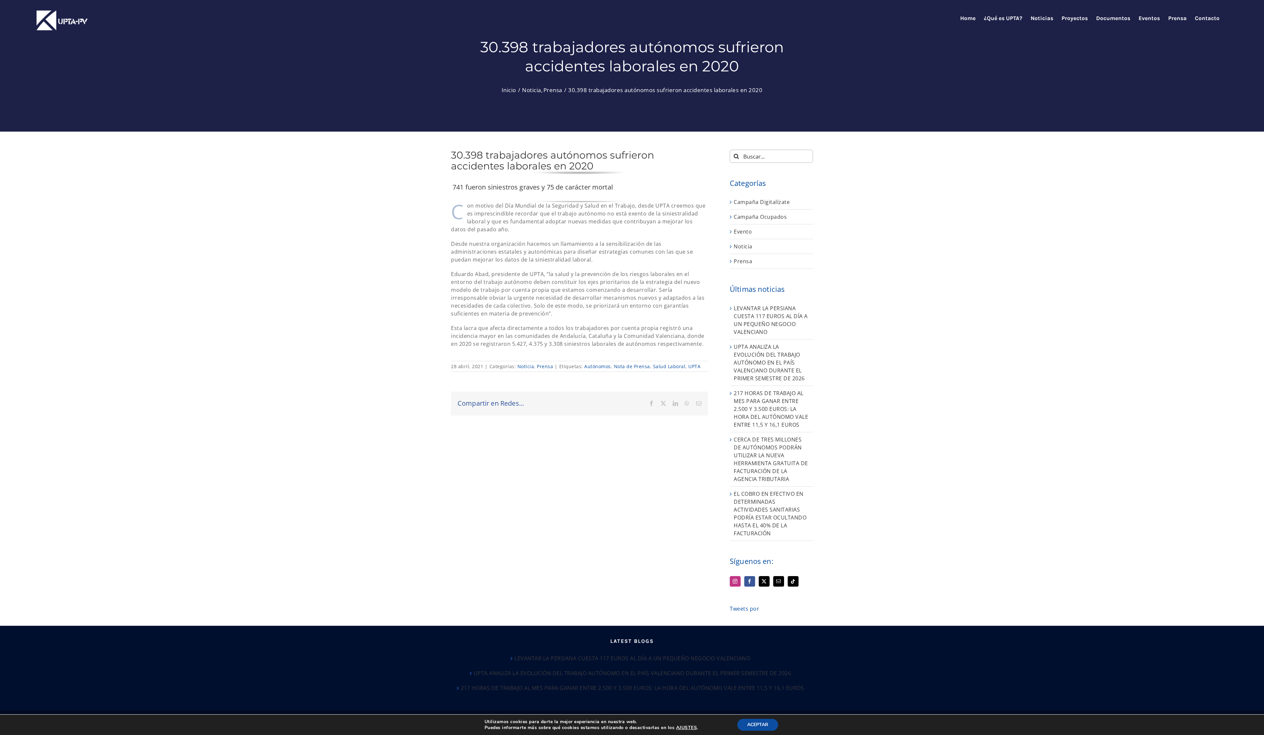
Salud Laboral (669, 366)
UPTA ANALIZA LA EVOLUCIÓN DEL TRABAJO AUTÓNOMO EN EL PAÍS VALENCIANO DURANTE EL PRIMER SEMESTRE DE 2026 (769, 362)
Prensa (545, 366)
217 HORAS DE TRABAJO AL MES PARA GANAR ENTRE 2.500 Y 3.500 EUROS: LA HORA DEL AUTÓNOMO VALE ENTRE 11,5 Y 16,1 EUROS (771, 409)
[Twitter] (764, 581)
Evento (743, 231)
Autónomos (597, 366)
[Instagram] (735, 581)
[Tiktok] (793, 581)
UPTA (694, 366)
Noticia (525, 366)
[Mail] (778, 581)
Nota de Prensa (632, 366)
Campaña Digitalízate (762, 202)
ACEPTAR (757, 725)
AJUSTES (686, 728)
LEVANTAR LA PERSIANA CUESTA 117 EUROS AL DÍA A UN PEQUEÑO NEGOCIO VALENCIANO (632, 658)
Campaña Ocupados (760, 216)
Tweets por (744, 608)
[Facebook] (749, 581)
